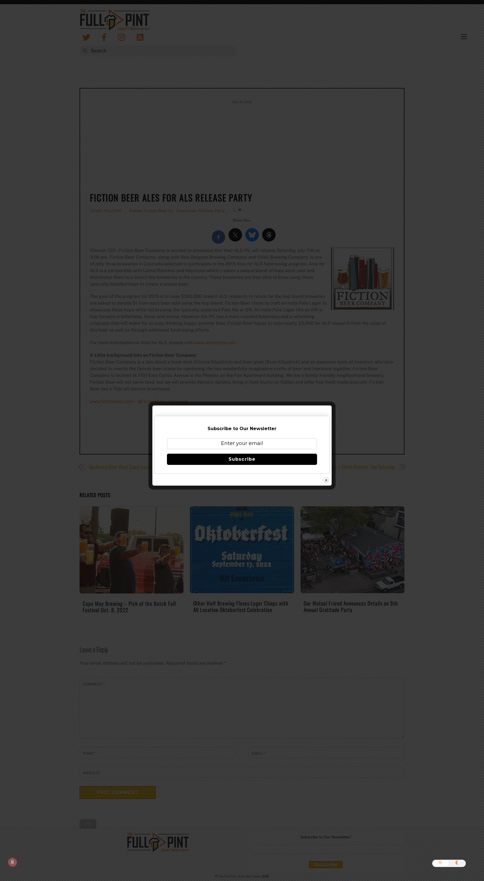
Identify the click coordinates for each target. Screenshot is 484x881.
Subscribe (242, 459)
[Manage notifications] (12, 862)
